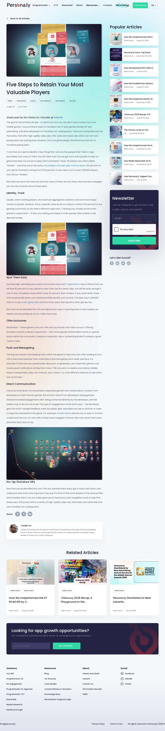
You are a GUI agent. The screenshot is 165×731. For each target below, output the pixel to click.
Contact (107, 5)
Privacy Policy (98, 724)
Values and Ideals (91, 673)
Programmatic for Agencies (19, 689)
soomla (33, 101)
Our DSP (10, 673)
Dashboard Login (14, 709)
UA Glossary (50, 678)
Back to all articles (20, 18)
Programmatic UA (14, 678)
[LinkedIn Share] (29, 514)
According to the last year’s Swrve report (65, 165)
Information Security (92, 689)
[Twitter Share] (23, 514)
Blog (46, 673)
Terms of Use (116, 724)
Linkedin (128, 678)
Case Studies (50, 684)
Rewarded (67, 5)
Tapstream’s (73, 284)
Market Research (14, 704)
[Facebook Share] (17, 514)
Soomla (58, 117)
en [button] (152, 5)
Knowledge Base (52, 694)
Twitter (128, 684)
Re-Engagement (14, 684)
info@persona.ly (7, 724)
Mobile (10, 101)
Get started (140, 5)
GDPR (85, 694)
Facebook (129, 673)
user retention (60, 101)
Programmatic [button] (40, 5)
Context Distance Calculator (57, 689)
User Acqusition (45, 101)
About (79, 5)
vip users (72, 101)
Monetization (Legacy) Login (57, 699)
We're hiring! (122, 5)
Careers (86, 678)
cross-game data (30, 302)
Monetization (21, 101)
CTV (56, 5)
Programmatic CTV (15, 694)
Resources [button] (92, 5)
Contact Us (87, 684)
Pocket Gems (64, 413)
